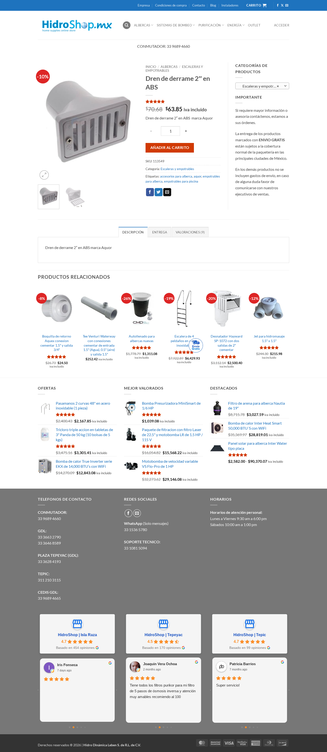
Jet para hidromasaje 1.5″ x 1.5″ (269, 338)
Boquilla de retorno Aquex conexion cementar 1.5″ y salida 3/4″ (56, 343)
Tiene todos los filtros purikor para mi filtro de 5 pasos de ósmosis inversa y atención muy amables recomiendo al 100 (163, 691)
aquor (197, 176)
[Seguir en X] (282, 5)
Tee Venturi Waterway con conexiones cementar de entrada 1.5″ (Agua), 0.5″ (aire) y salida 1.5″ (99, 345)
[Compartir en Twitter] (159, 192)
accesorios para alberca (176, 176)
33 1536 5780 (135, 529)
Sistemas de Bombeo (174, 25)
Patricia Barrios (243, 664)
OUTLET (254, 25)
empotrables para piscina (181, 181)
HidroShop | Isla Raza (77, 635)
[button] (44, 175)
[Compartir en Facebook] (150, 192)
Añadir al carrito (169, 147)
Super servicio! (228, 685)
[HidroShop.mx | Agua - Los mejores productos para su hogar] (76, 25)
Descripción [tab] (133, 232)
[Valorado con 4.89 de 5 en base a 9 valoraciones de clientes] (183, 101)
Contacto (198, 5)
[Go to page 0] (70, 727)
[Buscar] (126, 25)
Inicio (151, 67)
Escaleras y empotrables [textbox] (261, 86)
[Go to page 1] (73, 727)
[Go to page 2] (77, 727)
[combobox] (262, 86)
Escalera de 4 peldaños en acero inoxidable (184, 340)
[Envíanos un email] (286, 5)
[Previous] (46, 122)
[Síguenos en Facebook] (277, 5)
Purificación (209, 25)
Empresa (144, 5)
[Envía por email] (167, 192)
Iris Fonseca (67, 665)
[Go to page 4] (171, 727)
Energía (234, 25)
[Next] (130, 122)
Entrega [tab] (159, 232)
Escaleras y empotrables (177, 169)
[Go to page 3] (81, 727)
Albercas (142, 25)
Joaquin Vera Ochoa (160, 664)
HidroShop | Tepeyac (164, 635)
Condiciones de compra (171, 5)
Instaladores (229, 5)
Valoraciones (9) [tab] (190, 232)
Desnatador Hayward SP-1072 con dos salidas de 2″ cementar (226, 343)
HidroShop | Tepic (249, 635)
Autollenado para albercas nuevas (142, 338)
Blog (213, 5)
